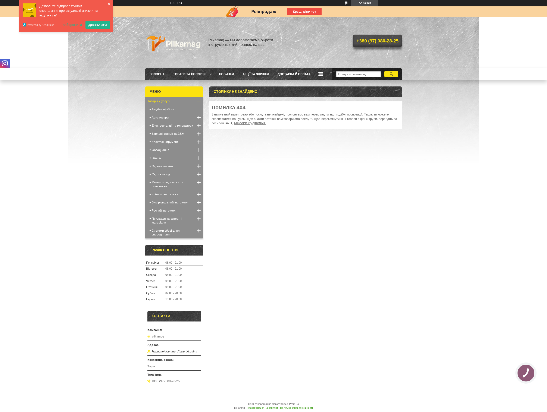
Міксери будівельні (250, 123)
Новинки (226, 74)
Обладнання (160, 150)
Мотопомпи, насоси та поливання (167, 184)
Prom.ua (294, 404)
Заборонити (72, 24)
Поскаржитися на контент (262, 407)
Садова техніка (162, 166)
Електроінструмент (165, 141)
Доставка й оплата (294, 74)
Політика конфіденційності (296, 407)
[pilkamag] (173, 42)
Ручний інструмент (165, 210)
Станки (157, 158)
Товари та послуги (189, 74)
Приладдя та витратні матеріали (167, 220)
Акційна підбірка (163, 109)
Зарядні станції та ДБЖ (168, 133)
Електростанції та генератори (172, 125)
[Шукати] (391, 74)
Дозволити (97, 24)
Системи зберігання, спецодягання (166, 232)
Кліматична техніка (165, 194)
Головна (157, 74)
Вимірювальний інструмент (171, 202)
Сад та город (161, 174)
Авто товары (160, 117)
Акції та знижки (256, 74)
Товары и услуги (158, 101)
